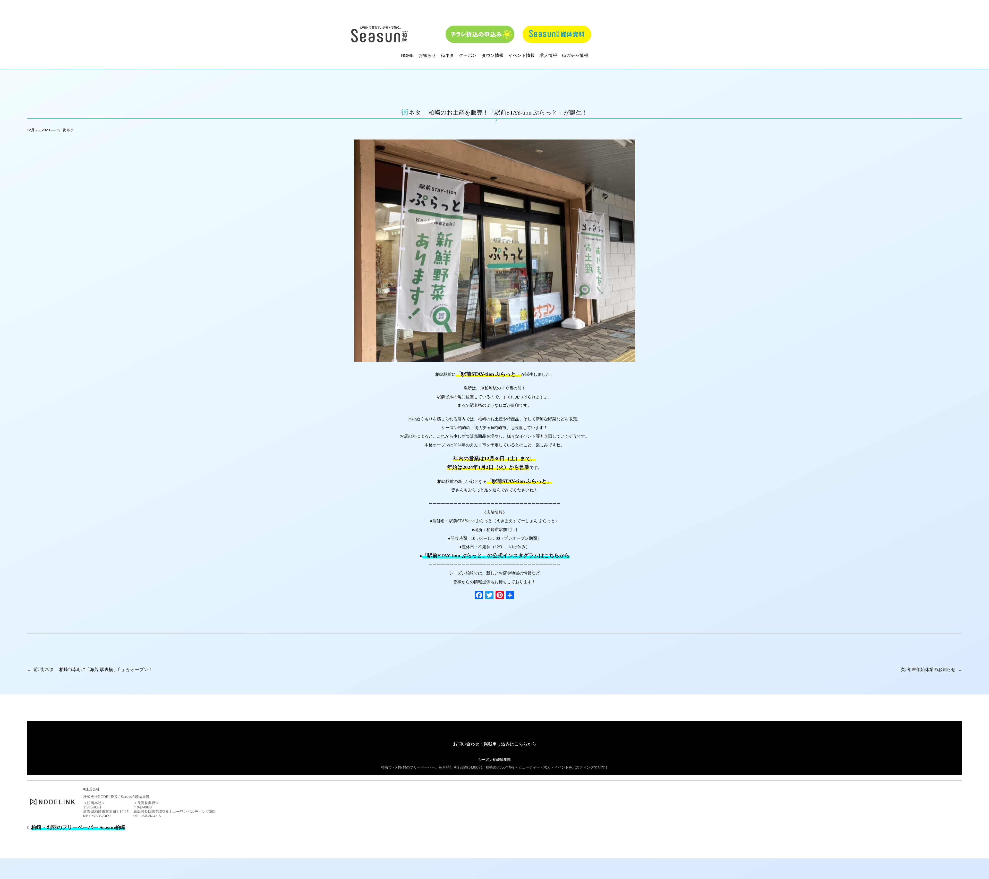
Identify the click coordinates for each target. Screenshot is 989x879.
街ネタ (68, 130)
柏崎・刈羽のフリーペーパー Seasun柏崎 (78, 827)
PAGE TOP (964, 848)
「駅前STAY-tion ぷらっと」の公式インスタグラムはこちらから (496, 555)
